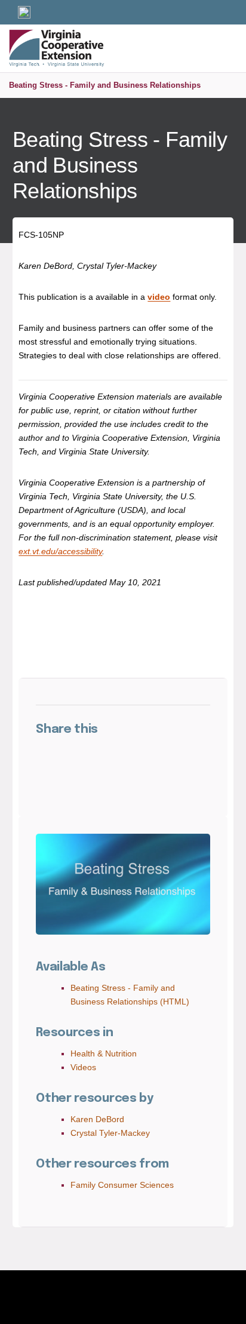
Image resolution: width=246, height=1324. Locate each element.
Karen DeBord (97, 1119)
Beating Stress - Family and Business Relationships (105, 85)
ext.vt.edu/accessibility (60, 551)
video (158, 297)
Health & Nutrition (103, 1053)
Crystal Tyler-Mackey (110, 1133)
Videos (83, 1067)
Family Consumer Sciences (122, 1185)
